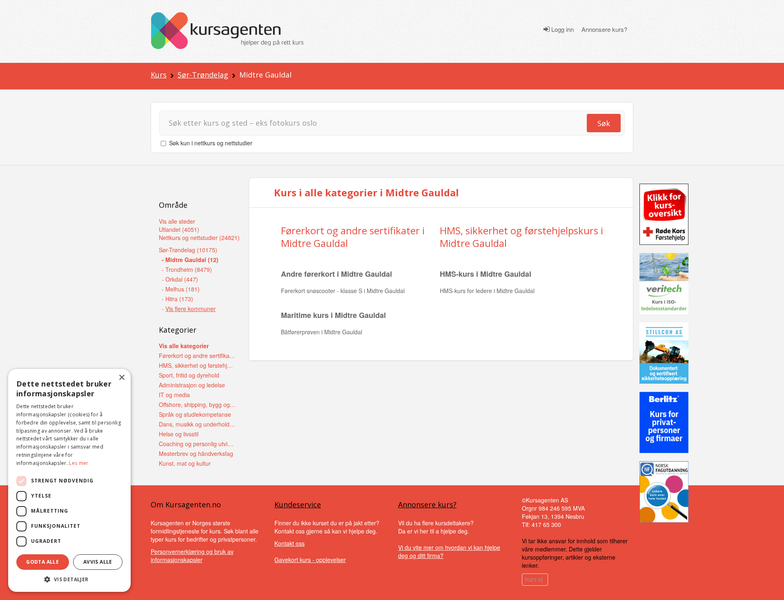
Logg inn (562, 29)
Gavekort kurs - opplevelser (310, 560)
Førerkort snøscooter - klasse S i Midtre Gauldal (343, 291)
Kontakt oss (289, 543)
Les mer (78, 463)
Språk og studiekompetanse (195, 414)
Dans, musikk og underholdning (197, 424)
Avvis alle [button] (97, 561)
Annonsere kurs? (604, 29)
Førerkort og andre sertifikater (197, 355)
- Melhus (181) (181, 289)
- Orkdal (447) (180, 279)
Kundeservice (297, 504)
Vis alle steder (177, 221)
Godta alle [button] (42, 561)
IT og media (174, 395)
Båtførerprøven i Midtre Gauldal (321, 332)
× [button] (121, 378)
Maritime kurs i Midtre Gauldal (333, 315)
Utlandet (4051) (179, 229)
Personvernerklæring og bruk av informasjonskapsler (192, 555)
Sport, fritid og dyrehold (189, 375)
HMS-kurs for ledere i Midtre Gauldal (487, 291)
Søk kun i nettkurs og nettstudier (210, 143)
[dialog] (69, 480)
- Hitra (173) (177, 299)
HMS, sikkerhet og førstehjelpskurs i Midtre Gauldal (521, 237)
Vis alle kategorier (184, 346)
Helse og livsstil (178, 434)
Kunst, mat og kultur (185, 463)
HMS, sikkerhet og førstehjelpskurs (197, 365)
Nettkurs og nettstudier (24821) (199, 237)
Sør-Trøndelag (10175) (188, 250)
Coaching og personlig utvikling (197, 444)
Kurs (159, 75)
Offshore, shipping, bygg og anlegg (197, 404)
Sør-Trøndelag (203, 75)
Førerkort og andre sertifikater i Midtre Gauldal (353, 237)
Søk (603, 123)
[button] (69, 579)
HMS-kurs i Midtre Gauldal (485, 274)
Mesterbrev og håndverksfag (196, 453)
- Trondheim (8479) (187, 269)
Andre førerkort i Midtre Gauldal (336, 274)
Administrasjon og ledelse (192, 385)
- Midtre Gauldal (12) (190, 260)
